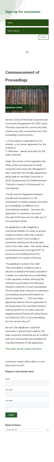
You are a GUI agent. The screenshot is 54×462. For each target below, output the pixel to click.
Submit (44, 37)
